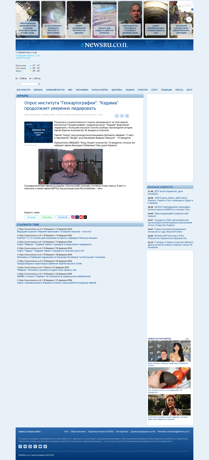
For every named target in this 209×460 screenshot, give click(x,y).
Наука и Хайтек (100, 90)
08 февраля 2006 (64, 255)
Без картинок (122, 431)
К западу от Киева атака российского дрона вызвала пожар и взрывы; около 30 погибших (170, 245)
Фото (189, 90)
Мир (70, 90)
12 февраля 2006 (64, 229)
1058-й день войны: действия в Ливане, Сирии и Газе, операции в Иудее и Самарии (170, 200)
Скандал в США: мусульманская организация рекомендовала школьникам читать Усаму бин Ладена (170, 222)
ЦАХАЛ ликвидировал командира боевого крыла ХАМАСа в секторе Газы (169, 208)
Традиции (166, 90)
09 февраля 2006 (64, 248)
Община (130, 90)
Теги (66, 431)
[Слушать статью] (130, 116)
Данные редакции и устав (143, 431)
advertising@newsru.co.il (178, 431)
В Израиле (49, 229)
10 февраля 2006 (64, 235)
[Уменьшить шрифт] (117, 116)
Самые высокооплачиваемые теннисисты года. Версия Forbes (167, 230)
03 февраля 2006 (61, 267)
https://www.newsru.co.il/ (30, 229)
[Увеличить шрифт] (122, 116)
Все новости (23, 90)
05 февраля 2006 (64, 261)
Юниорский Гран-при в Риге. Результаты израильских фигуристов (167, 236)
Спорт (154, 90)
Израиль (38, 90)
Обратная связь (78, 431)
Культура (143, 90)
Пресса (179, 90)
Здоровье (116, 90)
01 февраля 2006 (64, 280)
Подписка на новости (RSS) (101, 431)
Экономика (82, 90)
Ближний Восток (55, 90)
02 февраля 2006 (64, 274)
